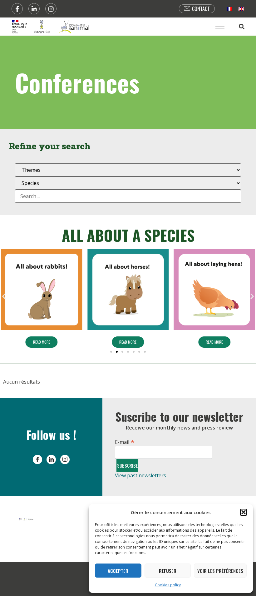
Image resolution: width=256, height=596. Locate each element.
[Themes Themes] (128, 169)
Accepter (118, 570)
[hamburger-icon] (220, 26)
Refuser (167, 570)
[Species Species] (128, 183)
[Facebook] (17, 8)
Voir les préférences (220, 570)
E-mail (125, 441)
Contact (201, 8)
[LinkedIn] (51, 459)
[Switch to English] (241, 9)
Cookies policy (168, 585)
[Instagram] (51, 8)
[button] (243, 512)
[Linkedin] (34, 8)
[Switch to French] (229, 9)
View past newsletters (140, 475)
